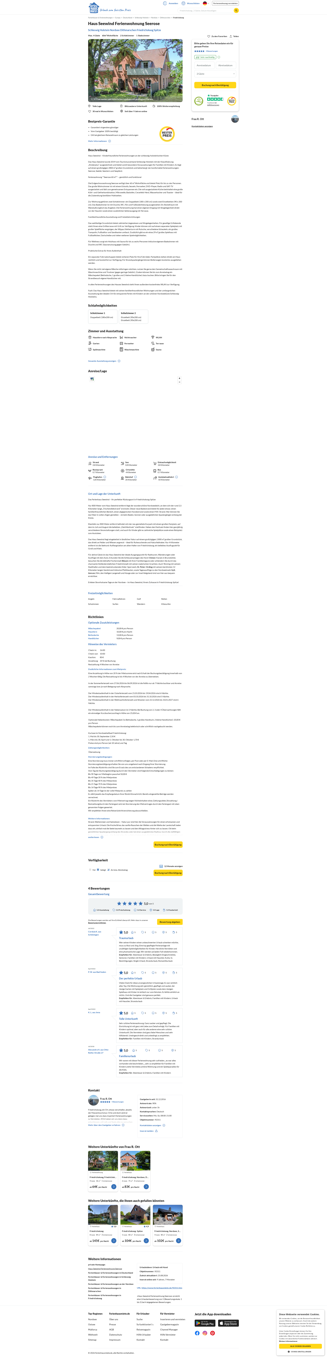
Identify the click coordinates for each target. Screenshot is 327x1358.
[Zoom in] (179, 378)
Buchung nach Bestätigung (168, 844)
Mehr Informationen (97, 141)
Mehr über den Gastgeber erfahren (104, 1125)
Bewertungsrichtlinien (97, 923)
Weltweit (93, 1334)
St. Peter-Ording (144, 567)
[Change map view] (92, 379)
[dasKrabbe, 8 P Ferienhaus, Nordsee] (103, 1215)
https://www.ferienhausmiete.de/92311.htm (162, 1288)
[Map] (135, 413)
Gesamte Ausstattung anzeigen (102, 361)
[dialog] (300, 1332)
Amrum (91, 573)
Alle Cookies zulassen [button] (300, 1346)
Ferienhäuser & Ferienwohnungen (100, 18)
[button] (300, 1351)
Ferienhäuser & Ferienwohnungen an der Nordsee (110, 1284)
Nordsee (92, 1319)
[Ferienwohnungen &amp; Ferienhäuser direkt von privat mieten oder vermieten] (109, 10)
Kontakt (141, 1339)
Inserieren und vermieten (172, 1319)
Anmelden (173, 3)
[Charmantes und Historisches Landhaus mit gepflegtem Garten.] (135, 70)
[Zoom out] (179, 382)
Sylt (173, 570)
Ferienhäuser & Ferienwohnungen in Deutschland (110, 1272)
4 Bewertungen (118, 1102)
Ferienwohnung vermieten (225, 3)
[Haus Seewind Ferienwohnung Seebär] (135, 1161)
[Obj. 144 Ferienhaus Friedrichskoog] (168, 1215)
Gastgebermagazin (169, 1324)
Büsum (125, 561)
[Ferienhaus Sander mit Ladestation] (135, 1215)
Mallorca (92, 1329)
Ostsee (152, 557)
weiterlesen (93, 837)
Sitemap (92, 1339)
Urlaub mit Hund (160, 1267)
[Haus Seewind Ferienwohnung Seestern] (103, 1161)
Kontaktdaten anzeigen (202, 126)
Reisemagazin (143, 1329)
